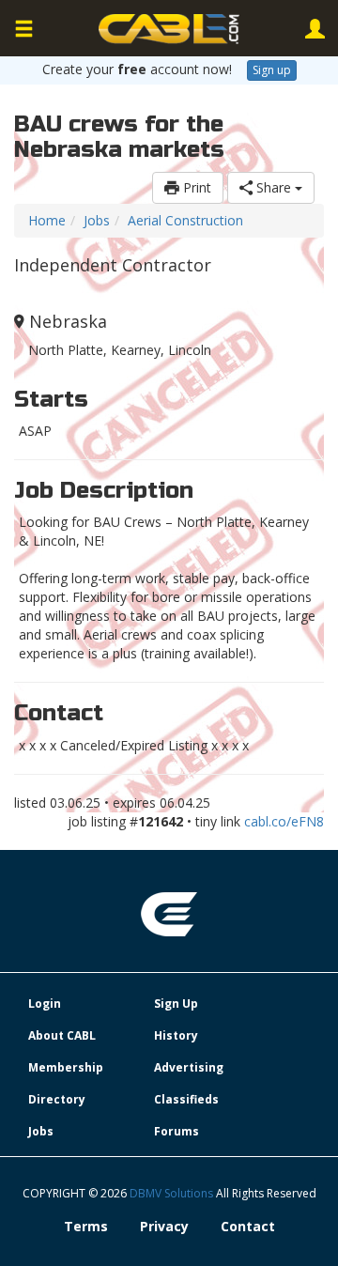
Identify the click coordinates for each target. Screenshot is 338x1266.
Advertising (188, 1067)
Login (44, 1003)
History (176, 1035)
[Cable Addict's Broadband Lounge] (169, 29)
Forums (176, 1131)
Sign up (272, 70)
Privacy (164, 1226)
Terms (86, 1226)
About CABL (62, 1035)
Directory (56, 1099)
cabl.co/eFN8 (284, 821)
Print (195, 187)
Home (47, 220)
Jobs (97, 220)
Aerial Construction (185, 220)
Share (274, 187)
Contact (248, 1226)
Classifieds (186, 1099)
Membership (65, 1067)
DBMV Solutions (173, 1193)
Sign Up (176, 1003)
